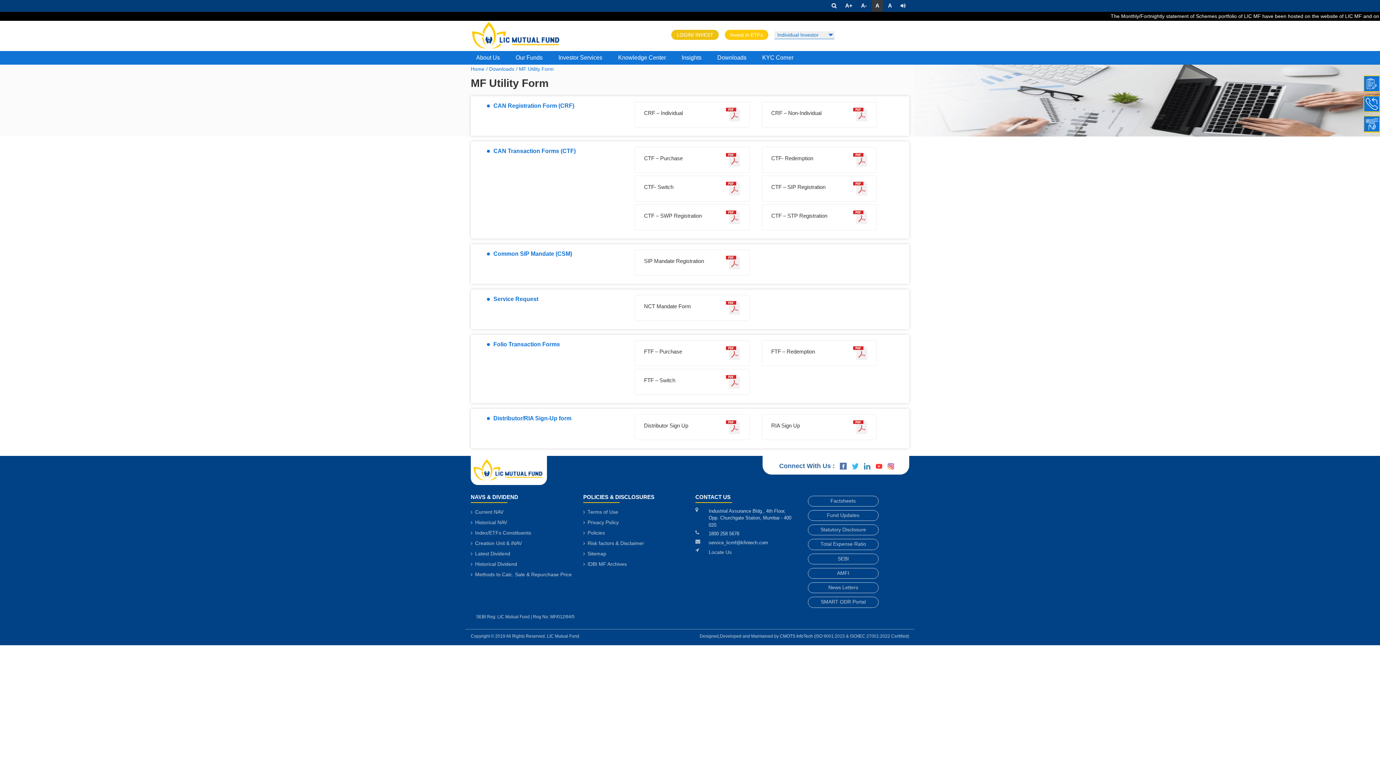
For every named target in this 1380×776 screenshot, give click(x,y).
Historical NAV (490, 522)
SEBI (843, 559)
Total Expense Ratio (843, 544)
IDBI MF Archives (606, 564)
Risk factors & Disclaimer (615, 543)
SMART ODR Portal (843, 602)
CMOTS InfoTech (797, 636)
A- (864, 6)
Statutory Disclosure (843, 529)
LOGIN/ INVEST (695, 35)
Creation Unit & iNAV (498, 543)
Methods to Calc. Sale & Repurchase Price (523, 574)
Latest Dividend (492, 553)
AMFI (843, 573)
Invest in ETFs (746, 35)
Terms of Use (602, 512)
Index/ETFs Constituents (502, 533)
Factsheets (843, 501)
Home (477, 69)
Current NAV (488, 512)
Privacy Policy (602, 522)
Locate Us (720, 552)
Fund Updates (843, 515)
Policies (595, 533)
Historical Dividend (495, 564)
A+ (848, 6)
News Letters (843, 587)
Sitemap (596, 553)
